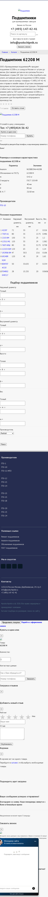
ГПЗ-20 (4, 508)
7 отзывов (4, 108)
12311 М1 (6, 241)
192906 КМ (6, 252)
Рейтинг (3, 712)
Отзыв (2, 726)
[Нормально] (16, 717)
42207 (4, 230)
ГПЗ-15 (4, 493)
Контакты (6, 581)
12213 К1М (6, 249)
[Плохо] (3, 717)
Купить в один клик (8, 132)
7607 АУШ (6, 245)
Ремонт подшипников (10, 537)
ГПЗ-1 (3, 463)
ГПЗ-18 (4, 501)
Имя (33, 716)
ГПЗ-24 (4, 515)
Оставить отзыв (18, 108)
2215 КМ (5, 238)
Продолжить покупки (11, 622)
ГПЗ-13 (4, 482)
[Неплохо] (9, 717)
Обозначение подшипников (12, 544)
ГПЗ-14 (4, 486)
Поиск (3, 444)
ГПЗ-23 (4, 512)
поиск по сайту (33, 611)
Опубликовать (6, 744)
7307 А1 (5, 234)
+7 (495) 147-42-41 (24, 29)
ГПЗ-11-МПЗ (6, 471)
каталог (15, 762)
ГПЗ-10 (3, 205)
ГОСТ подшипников (9, 548)
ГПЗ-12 (4, 478)
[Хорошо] (22, 717)
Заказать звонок (24, 47)
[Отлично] (29, 717)
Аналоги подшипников (10, 540)
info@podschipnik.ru (24, 42)
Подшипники (24, 17)
